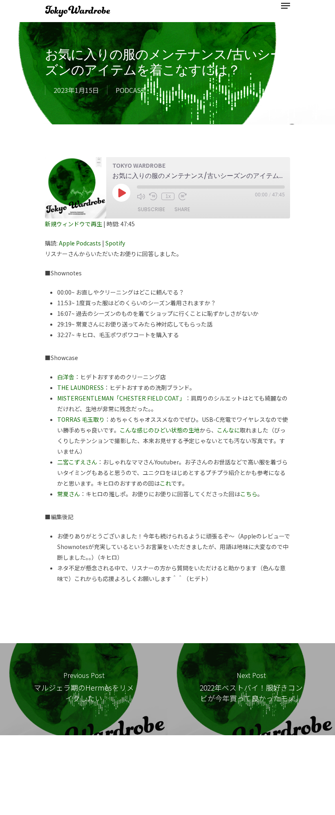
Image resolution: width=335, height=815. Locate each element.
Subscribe (151, 209)
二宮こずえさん (77, 462)
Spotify (115, 243)
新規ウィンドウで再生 (73, 224)
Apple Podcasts (80, 243)
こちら (248, 494)
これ (165, 483)
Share (182, 209)
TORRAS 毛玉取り (81, 419)
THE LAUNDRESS (80, 387)
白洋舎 (65, 377)
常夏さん (68, 494)
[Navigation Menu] (285, 6)
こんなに (228, 430)
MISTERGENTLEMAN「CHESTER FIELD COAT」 (121, 398)
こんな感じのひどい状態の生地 (160, 430)
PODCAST (130, 90)
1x (168, 196)
